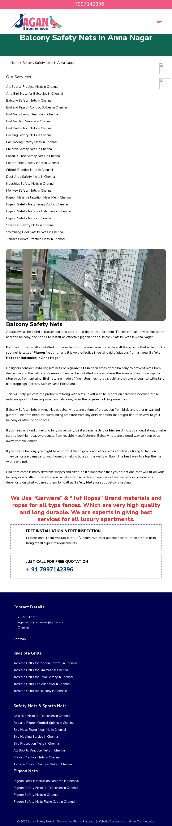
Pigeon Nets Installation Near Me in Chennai (38, 197)
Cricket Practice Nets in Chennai (29, 169)
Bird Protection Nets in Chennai (29, 128)
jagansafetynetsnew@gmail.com (41, 622)
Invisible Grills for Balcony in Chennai (40, 691)
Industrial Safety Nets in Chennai (30, 183)
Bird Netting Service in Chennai (28, 121)
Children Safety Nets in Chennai (29, 149)
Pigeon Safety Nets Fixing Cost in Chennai (37, 204)
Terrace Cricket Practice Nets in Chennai (35, 239)
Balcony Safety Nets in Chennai (29, 100)
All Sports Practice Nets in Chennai (32, 86)
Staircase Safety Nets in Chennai (30, 225)
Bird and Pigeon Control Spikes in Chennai (36, 107)
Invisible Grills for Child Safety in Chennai (43, 677)
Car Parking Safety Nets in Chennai (31, 142)
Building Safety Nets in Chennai (29, 135)
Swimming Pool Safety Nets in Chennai (35, 232)
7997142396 (28, 617)
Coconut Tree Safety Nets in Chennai (33, 156)
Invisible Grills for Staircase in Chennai (41, 670)
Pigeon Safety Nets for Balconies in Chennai (38, 211)
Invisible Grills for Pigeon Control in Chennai (45, 663)
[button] (159, 21)
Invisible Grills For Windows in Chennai (41, 684)
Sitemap (19, 639)
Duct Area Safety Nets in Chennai (31, 176)
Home (14, 62)
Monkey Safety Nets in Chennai (29, 190)
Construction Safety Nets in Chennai (32, 163)
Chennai (23, 627)
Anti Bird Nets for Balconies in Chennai (34, 93)
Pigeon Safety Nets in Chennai (28, 218)
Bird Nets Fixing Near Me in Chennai (32, 114)
